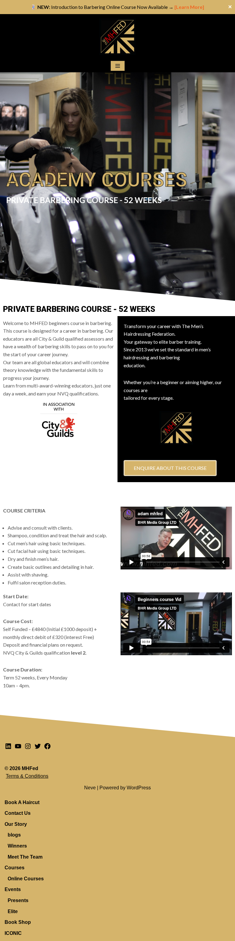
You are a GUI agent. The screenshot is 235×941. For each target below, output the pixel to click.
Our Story (16, 824)
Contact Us (18, 813)
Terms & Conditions (27, 776)
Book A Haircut (22, 802)
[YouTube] (18, 748)
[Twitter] (37, 748)
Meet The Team (25, 857)
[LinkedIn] (8, 748)
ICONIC (13, 933)
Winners (17, 845)
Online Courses (26, 878)
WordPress (139, 787)
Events (13, 889)
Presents (18, 900)
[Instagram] (28, 748)
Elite (13, 911)
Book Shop (18, 922)
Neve (90, 787)
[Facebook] (47, 748)
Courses (14, 867)
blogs (14, 834)
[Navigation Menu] (117, 66)
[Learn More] (189, 7)
